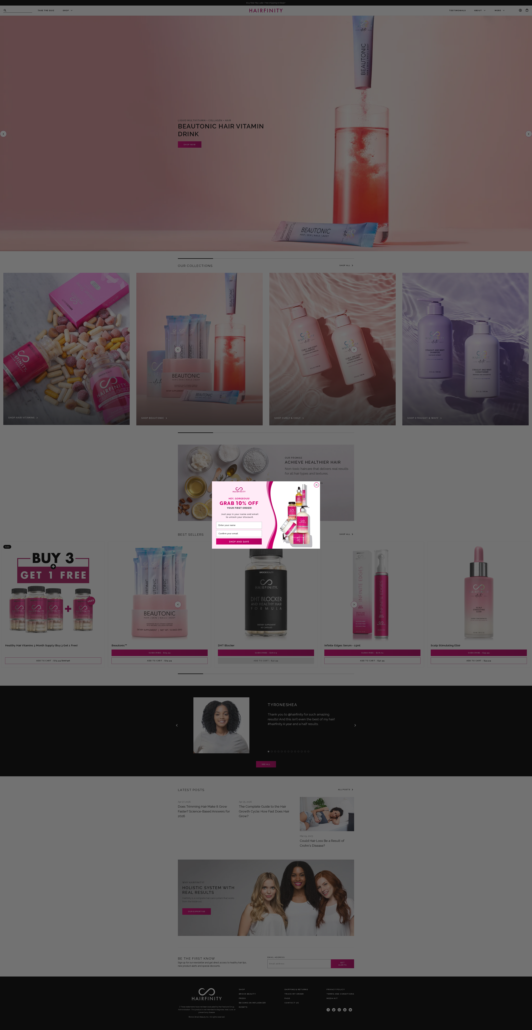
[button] (239, 541)
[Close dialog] (316, 484)
